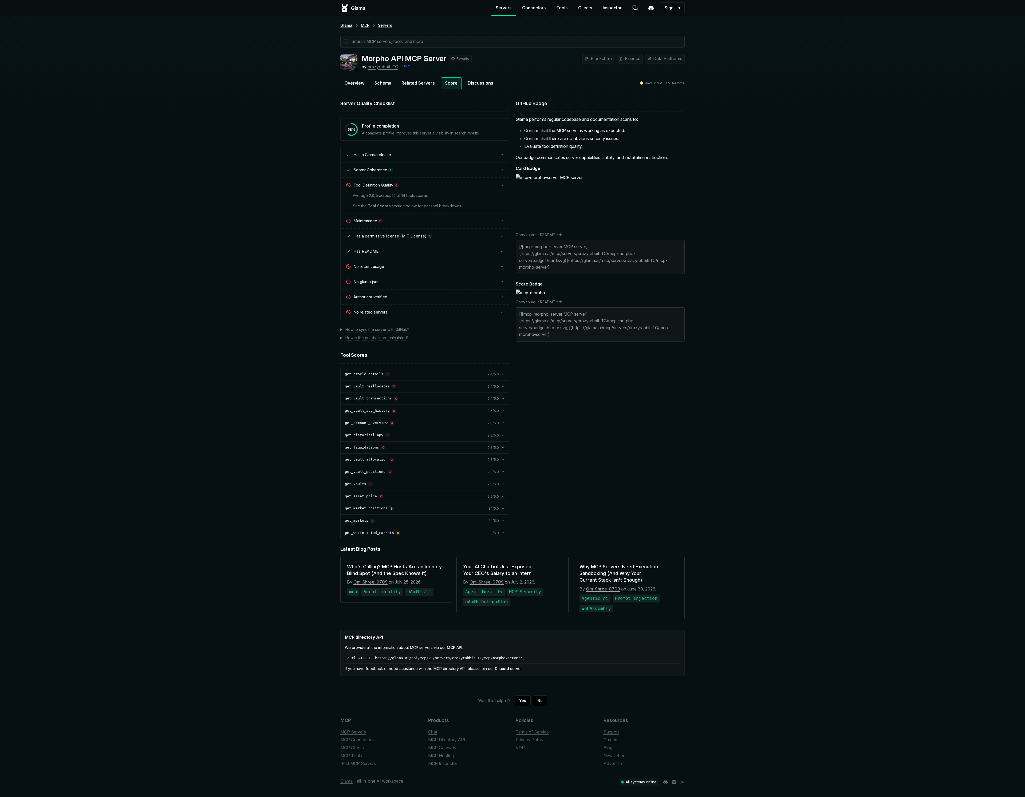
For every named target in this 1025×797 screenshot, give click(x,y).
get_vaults (355, 484)
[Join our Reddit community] (674, 782)
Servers (503, 7)
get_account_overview (366, 423)
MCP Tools (351, 755)
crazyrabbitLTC (383, 66)
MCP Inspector (442, 763)
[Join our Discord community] (665, 782)
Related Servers (418, 83)
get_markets (356, 520)
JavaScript (653, 83)
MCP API (454, 647)
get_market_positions (366, 508)
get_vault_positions (365, 472)
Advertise (613, 763)
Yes (522, 700)
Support (611, 732)
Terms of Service (532, 732)
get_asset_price (361, 496)
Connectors (534, 7)
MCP (365, 25)
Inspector (612, 7)
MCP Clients (352, 747)
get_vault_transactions (368, 398)
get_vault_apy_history (367, 411)
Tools (561, 7)
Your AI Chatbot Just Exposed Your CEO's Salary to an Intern (497, 570)
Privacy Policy (529, 739)
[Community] (651, 8)
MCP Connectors (357, 739)
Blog (608, 747)
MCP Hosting (441, 755)
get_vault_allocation (366, 459)
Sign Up (672, 7)
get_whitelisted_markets (369, 533)
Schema (382, 83)
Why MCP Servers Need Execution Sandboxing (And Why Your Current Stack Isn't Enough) (618, 573)
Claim (406, 66)
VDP (520, 747)
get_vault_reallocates (367, 386)
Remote (678, 83)
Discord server (508, 668)
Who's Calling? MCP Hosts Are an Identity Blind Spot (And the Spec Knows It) (394, 570)
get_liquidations (362, 447)
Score (451, 83)
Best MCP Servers (358, 763)
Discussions (480, 83)
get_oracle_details (364, 374)
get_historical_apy (364, 435)
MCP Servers (353, 732)
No (540, 700)
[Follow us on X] (682, 782)
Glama (346, 25)
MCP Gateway (442, 747)
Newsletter (614, 755)
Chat (432, 732)
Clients (585, 7)
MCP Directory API (446, 739)
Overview (354, 83)
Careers (611, 739)
